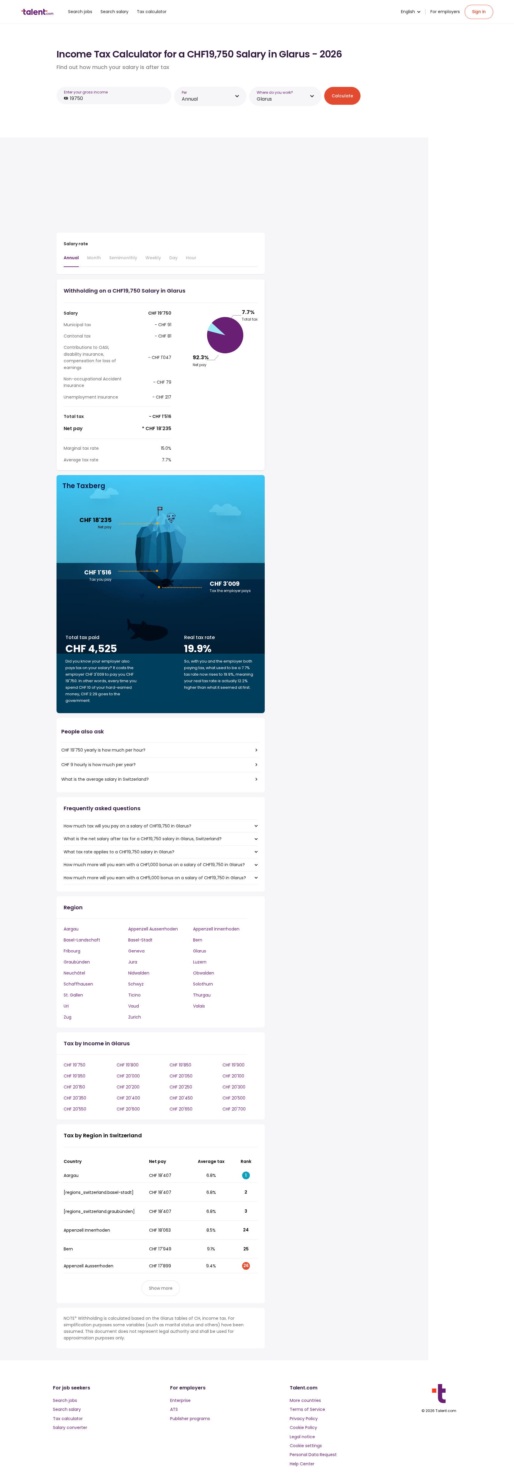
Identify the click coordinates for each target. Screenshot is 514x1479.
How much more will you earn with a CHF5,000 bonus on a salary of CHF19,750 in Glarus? (155, 878)
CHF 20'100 (233, 1076)
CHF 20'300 (233, 1087)
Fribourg (72, 951)
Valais (199, 1006)
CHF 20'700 (234, 1109)
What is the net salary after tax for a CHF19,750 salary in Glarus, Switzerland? (143, 839)
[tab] (71, 260)
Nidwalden (138, 973)
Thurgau (202, 995)
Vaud (133, 1006)
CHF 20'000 (128, 1076)
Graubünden (77, 962)
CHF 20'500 (233, 1098)
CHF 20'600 (128, 1109)
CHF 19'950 (74, 1076)
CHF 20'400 (128, 1098)
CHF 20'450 (181, 1098)
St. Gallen (73, 995)
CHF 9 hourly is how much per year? (98, 765)
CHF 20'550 (75, 1109)
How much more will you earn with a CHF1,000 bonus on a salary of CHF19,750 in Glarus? (154, 865)
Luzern (199, 962)
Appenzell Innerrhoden (216, 929)
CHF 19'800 (128, 1065)
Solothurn (203, 984)
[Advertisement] (161, 186)
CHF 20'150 (74, 1087)
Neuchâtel (74, 973)
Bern (197, 940)
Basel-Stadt (140, 940)
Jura (132, 962)
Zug (67, 1017)
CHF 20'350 (75, 1098)
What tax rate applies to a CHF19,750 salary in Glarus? (119, 852)
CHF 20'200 (128, 1087)
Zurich (134, 1017)
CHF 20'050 (181, 1076)
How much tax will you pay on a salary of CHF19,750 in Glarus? (127, 826)
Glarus (199, 951)
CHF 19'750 (74, 1065)
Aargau (71, 929)
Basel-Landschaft (82, 940)
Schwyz (136, 984)
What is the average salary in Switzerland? (105, 779)
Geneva (136, 951)
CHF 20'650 (181, 1109)
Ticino (134, 995)
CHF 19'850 (180, 1065)
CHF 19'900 (233, 1065)
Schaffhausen (78, 984)
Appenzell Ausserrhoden (153, 929)
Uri (66, 1006)
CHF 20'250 (181, 1087)
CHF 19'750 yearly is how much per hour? (103, 750)
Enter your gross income (86, 92)
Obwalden (203, 973)
